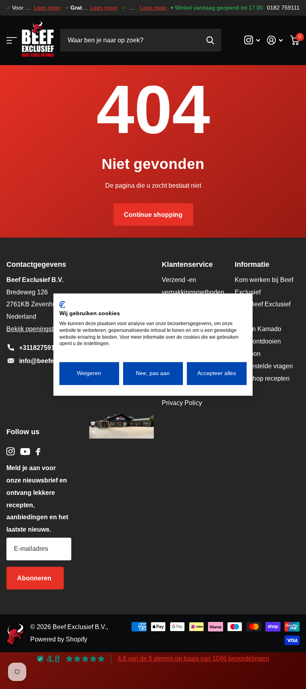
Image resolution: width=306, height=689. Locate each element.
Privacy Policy (182, 402)
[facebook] (38, 451)
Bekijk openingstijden (36, 329)
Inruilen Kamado (258, 329)
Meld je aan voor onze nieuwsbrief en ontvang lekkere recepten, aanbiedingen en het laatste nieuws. (37, 499)
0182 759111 (283, 8)
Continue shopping (153, 214)
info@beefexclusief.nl (51, 360)
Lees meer (47, 8)
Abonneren (35, 578)
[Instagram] (10, 451)
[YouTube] (25, 451)
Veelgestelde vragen (264, 366)
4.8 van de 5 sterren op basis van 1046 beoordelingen (193, 658)
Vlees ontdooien (258, 341)
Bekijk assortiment (11, 40)
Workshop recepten (262, 378)
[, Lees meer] (252, 40)
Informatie (252, 264)
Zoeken (210, 40)
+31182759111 (40, 347)
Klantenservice (187, 264)
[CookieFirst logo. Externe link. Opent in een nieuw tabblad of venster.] (62, 304)
